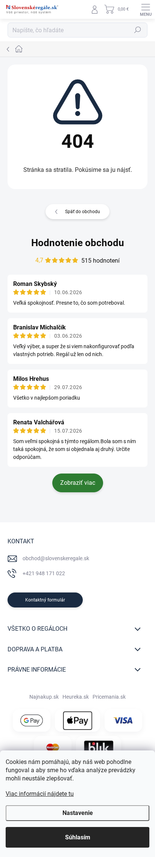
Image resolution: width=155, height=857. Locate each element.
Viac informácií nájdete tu (40, 793)
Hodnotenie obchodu (77, 242)
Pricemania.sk (109, 697)
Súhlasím (77, 837)
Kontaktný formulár (45, 600)
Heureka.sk (75, 697)
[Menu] (145, 9)
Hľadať (138, 30)
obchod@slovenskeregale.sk (56, 558)
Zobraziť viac (77, 482)
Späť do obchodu (82, 211)
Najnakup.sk (44, 697)
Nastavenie (77, 812)
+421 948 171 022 (44, 573)
